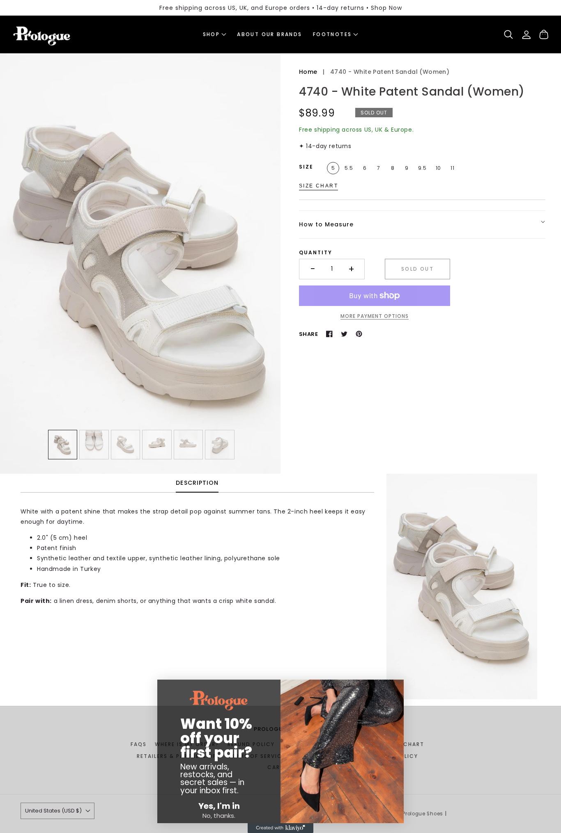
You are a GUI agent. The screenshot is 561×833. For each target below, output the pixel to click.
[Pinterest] (359, 334)
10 (438, 167)
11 (452, 167)
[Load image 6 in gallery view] (220, 444)
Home (308, 72)
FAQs (139, 744)
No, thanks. (218, 815)
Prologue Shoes (422, 813)
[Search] (509, 34)
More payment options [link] (374, 316)
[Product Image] (140, 263)
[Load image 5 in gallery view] (188, 444)
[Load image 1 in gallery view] (63, 444)
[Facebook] (329, 334)
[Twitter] (344, 334)
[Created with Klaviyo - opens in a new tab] (280, 828)
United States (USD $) (53, 811)
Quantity (315, 252)
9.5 (422, 167)
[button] (215, 34)
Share (308, 334)
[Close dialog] (164, 690)
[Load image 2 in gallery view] (94, 444)
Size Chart (318, 185)
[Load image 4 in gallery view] (157, 444)
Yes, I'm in (219, 806)
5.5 (349, 167)
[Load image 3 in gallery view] (125, 444)
